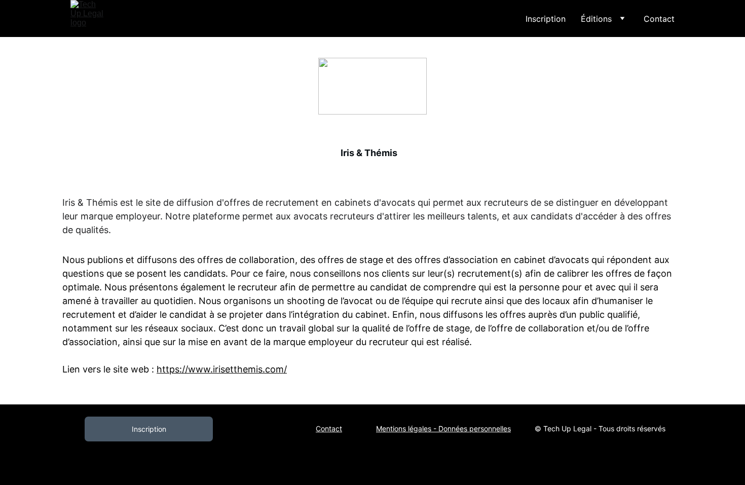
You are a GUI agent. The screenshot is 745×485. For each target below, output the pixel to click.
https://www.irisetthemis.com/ (222, 369)
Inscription (546, 19)
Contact (659, 19)
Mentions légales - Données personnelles (443, 428)
